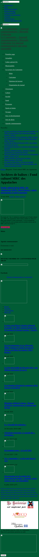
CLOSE (3, 555)
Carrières (7, 17)
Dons (6, 7)
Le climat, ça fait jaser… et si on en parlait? (18, 162)
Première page (10, 54)
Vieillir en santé (16, 498)
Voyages (8, 112)
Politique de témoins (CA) (13, 21)
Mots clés (7, 312)
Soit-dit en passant (13, 490)
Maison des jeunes (9, 492)
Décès (37, 494)
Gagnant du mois (15, 494)
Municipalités (9, 66)
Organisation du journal (17, 85)
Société (7, 96)
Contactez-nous (9, 19)
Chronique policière (8, 498)
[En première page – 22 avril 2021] (9, 446)
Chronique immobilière (31, 488)
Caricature (12, 77)
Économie (8, 104)
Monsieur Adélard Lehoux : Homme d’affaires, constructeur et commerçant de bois (19, 151)
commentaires (9, 310)
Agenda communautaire (13, 123)
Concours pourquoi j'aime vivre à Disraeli (25, 496)
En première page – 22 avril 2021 (18, 450)
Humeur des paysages (18, 492)
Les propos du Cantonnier (13, 70)
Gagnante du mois (4, 494)
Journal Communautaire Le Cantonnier (19, 277)
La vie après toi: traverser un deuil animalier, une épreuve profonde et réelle (20, 165)
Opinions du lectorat (15, 81)
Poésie (10, 494)
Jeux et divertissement (12, 116)
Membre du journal (10, 9)
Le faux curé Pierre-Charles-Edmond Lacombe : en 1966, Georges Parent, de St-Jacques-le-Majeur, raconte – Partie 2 (21, 133)
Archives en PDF (10, 13)
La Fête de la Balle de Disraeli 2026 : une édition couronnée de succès (21, 369)
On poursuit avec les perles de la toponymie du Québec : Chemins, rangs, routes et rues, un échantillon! (20, 478)
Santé (7, 100)
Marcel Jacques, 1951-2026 (13, 160)
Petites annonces (9, 11)
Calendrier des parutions (12, 15)
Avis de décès (9, 120)
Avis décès (3, 488)
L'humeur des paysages (21, 488)
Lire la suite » (5, 227)
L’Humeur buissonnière (10, 488)
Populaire (7, 309)
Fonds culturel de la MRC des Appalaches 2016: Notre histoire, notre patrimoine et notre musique (19, 190)
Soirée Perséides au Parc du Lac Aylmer (17, 158)
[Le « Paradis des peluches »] (8, 421)
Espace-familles (23, 494)
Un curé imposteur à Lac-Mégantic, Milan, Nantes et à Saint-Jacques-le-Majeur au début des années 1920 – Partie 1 (21, 139)
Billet (11, 73)
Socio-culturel (19, 197)
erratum (34, 492)
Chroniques (9, 89)
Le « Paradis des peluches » (15, 425)
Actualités (8, 58)
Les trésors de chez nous (10, 496)
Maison (3, 169)
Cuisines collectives (5, 490)
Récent (6, 307)
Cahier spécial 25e (11, 62)
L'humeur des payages (27, 492)
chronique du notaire (30, 494)
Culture (7, 93)
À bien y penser (26, 490)
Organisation (8, 5)
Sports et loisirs (10, 108)
